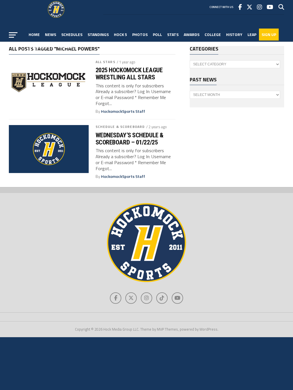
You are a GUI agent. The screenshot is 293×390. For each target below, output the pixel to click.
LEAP (252, 34)
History (234, 34)
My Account (41, 46)
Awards (191, 34)
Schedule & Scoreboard (120, 126)
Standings (98, 34)
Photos (140, 34)
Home (34, 34)
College (213, 34)
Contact (67, 46)
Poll (157, 34)
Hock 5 (120, 34)
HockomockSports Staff (123, 111)
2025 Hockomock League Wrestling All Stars (129, 74)
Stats (173, 34)
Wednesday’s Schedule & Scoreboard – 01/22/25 (129, 139)
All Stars (105, 62)
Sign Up (269, 34)
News (50, 34)
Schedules (71, 34)
